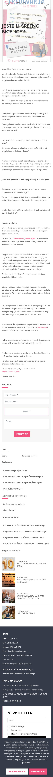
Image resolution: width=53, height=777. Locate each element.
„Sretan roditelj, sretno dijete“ (23, 238)
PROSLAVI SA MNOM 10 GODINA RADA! (20, 685)
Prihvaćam (38, 771)
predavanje (42, 327)
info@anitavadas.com (10, 371)
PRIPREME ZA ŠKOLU (11, 701)
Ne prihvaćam (17, 771)
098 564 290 (15, 647)
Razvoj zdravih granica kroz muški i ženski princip (23, 689)
